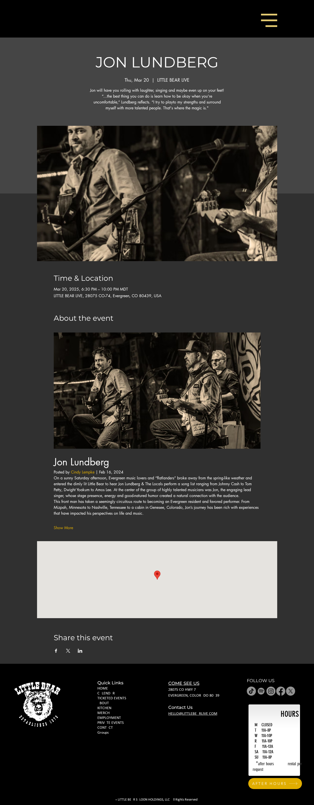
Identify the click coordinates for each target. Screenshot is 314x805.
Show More (63, 527)
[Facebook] (280, 691)
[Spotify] (261, 691)
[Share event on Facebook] (56, 651)
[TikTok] (251, 691)
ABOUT (103, 703)
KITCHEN (104, 708)
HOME (102, 688)
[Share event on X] (68, 651)
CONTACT (105, 728)
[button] (269, 20)
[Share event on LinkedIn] (80, 651)
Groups (103, 733)
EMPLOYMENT (109, 718)
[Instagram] (270, 691)
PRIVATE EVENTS (110, 723)
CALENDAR (106, 693)
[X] (290, 691)
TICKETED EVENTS (111, 698)
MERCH (103, 713)
